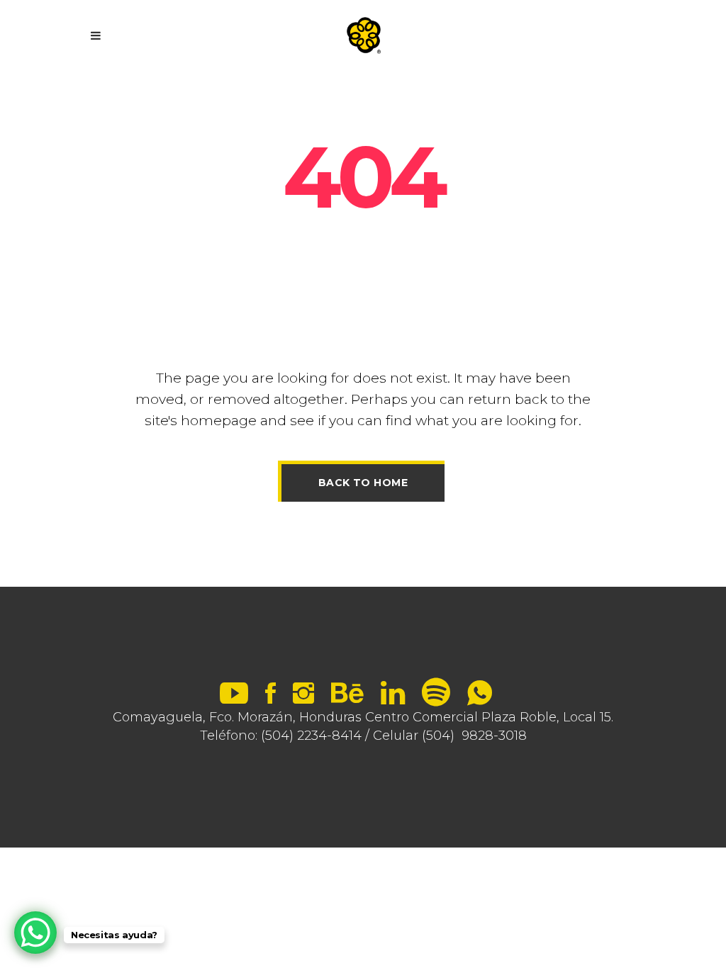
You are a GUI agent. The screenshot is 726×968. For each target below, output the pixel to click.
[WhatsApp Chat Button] (35, 932)
